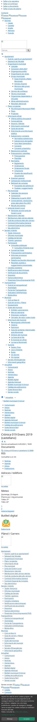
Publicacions (9, 468)
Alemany (11, 30)
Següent (11, 511)
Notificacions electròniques (15, 603)
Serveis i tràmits (7, 586)
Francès (11, 33)
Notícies (8, 410)
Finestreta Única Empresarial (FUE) (18, 613)
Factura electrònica (12, 611)
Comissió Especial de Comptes (16, 581)
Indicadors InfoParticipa (14, 626)
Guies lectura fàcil (11, 427)
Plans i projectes (11, 561)
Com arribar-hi (10, 633)
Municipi (4, 631)
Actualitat (9, 397)
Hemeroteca (9, 412)
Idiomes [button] (8, 20)
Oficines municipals (12, 591)
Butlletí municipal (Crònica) (13, 401)
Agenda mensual (11, 420)
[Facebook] (13, 15)
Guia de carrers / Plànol (14, 636)
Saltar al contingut (10, 4)
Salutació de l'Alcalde (13, 556)
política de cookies (21, 712)
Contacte (4, 13)
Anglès (10, 28)
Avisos (7, 407)
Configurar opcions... (8, 715)
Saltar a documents (10, 6)
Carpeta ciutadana (12, 601)
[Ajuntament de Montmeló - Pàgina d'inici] (14, 44)
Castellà (11, 25)
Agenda (7, 415)
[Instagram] (6, 18)
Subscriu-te (5, 529)
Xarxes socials (10, 430)
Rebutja (9, 719)
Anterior (4, 511)
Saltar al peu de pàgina (12, 9)
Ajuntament (5, 551)
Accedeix (4, 486)
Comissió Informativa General (16, 578)
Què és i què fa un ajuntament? (17, 554)
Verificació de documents (14, 606)
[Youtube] (22, 15)
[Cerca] (28, 50)
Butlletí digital (10, 417)
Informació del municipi (14, 643)
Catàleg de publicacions (14, 425)
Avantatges (9, 621)
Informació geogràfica (13, 650)
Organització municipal (14, 559)
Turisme (8, 646)
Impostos (8, 608)
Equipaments (10, 638)
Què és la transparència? (14, 618)
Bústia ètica (9, 628)
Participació (9, 598)
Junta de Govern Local (13, 568)
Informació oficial (11, 563)
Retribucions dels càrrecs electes (17, 573)
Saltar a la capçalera (11, 1)
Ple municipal (10, 566)
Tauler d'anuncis (11, 588)
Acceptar (27, 719)
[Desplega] (15, 398)
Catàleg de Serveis (12, 593)
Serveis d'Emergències (13, 648)
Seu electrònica (10, 583)
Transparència (6, 616)
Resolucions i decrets (13, 571)
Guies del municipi (12, 641)
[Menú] (2, 54)
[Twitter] (5, 15)
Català (10, 23)
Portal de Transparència (14, 623)
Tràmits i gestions (11, 596)
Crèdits (7, 690)
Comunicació (10, 405)
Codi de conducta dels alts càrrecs (18, 576)
